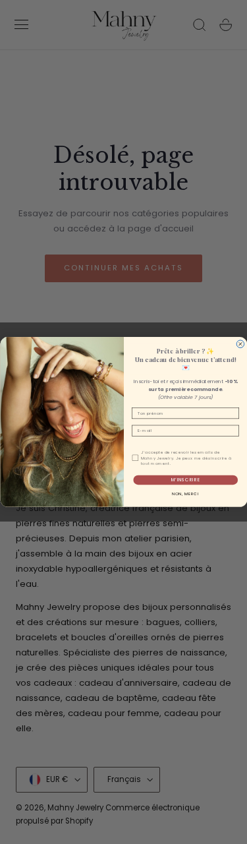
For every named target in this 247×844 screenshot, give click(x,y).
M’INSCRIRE (185, 480)
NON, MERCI (185, 494)
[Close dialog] (240, 344)
